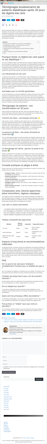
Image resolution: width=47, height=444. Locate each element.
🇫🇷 (3, 25)
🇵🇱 (16, 25)
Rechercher (6, 376)
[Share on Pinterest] (18, 20)
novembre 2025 (8, 397)
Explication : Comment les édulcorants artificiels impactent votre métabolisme (23, 321)
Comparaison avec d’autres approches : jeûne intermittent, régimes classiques (19, 49)
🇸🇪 (9, 25)
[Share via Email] (22, 20)
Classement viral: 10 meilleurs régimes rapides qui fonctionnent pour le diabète (23, 319)
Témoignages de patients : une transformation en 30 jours (16, 45)
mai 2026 (6, 390)
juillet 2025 (6, 401)
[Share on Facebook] (4, 20)
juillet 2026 (6, 386)
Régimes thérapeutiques (9, 318)
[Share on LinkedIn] (13, 20)
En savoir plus (12, 334)
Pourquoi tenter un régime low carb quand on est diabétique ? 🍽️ (17, 43)
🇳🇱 (6, 25)
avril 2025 (6, 407)
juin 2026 (6, 388)
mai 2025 (6, 405)
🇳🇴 (12, 25)
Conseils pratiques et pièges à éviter (12, 46)
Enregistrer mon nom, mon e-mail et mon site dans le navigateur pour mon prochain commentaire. (23, 367)
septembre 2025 (8, 399)
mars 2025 (6, 409)
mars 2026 (6, 394)
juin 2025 (6, 403)
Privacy (24, 437)
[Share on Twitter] (8, 20)
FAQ (4, 53)
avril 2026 (6, 392)
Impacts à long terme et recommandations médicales (16, 51)
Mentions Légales (30, 437)
